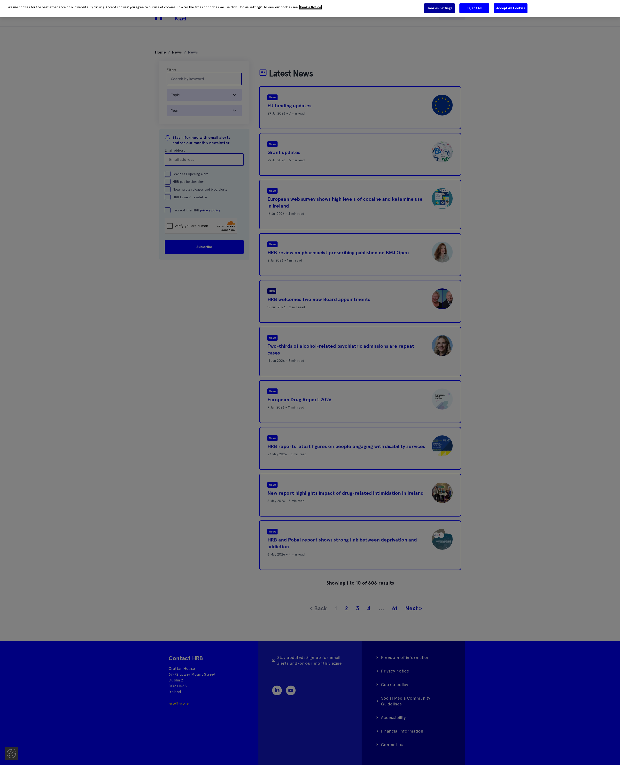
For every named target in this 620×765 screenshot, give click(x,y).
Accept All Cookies (510, 8)
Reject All (474, 8)
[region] (310, 8)
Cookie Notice (310, 7)
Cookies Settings (439, 8)
